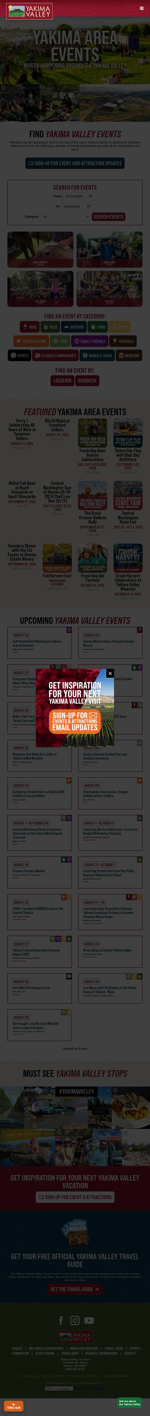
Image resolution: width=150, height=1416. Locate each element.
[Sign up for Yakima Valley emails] (75, 708)
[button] (142, 8)
